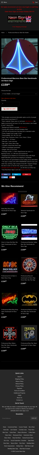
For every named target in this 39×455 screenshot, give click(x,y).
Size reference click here (8, 98)
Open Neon (31, 440)
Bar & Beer (32, 427)
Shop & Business (22, 432)
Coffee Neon (32, 432)
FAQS (19, 395)
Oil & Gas (6, 440)
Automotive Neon (28, 435)
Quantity (3, 100)
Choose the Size (6, 90)
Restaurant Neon (17, 435)
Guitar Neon (13, 432)
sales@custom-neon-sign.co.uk (10, 167)
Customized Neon (12, 427)
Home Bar (6, 429)
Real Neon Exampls (25, 448)
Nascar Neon (14, 443)
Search (20, 376)
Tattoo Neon (8, 435)
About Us (19, 397)
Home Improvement (9, 446)
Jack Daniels (13, 429)
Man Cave (5, 432)
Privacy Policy (19, 386)
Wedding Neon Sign (13, 448)
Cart (36, 2)
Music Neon (7, 437)
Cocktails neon (23, 429)
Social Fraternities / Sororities (18, 440)
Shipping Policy (19, 379)
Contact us (19, 400)
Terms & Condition (19, 390)
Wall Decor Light (29, 446)
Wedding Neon (30, 443)
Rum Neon (22, 443)
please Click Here (26, 169)
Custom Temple (23, 427)
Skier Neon (6, 443)
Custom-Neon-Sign (20, 451)
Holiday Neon (19, 446)
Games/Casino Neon (27, 437)
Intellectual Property (19, 393)
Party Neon (31, 429)
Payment (19, 388)
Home (2, 32)
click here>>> (29, 121)
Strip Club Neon (16, 437)
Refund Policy (19, 383)
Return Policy (19, 381)
